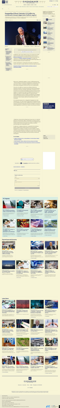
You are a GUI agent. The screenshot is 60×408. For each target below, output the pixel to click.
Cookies (59, 407)
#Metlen (27, 6)
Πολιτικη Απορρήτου (26, 190)
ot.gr (5, 11)
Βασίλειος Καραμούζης (17, 57)
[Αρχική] (5, 1)
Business (28, 4)
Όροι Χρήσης (20, 190)
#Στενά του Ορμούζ (35, 6)
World (35, 4)
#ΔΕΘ (20, 6)
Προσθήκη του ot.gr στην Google (27, 51)
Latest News (5, 298)
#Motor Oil (17, 6)
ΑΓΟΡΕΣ (44, 135)
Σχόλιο (15, 180)
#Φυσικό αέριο (24, 6)
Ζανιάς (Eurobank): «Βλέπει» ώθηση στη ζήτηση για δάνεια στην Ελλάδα (26, 141)
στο (25, 163)
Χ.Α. (2, 8)
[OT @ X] (29, 387)
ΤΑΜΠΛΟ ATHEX (45, 138)
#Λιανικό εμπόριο (41, 6)
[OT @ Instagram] (30, 387)
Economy (32, 4)
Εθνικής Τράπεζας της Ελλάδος (25, 58)
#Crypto (30, 6)
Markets (25, 4)
